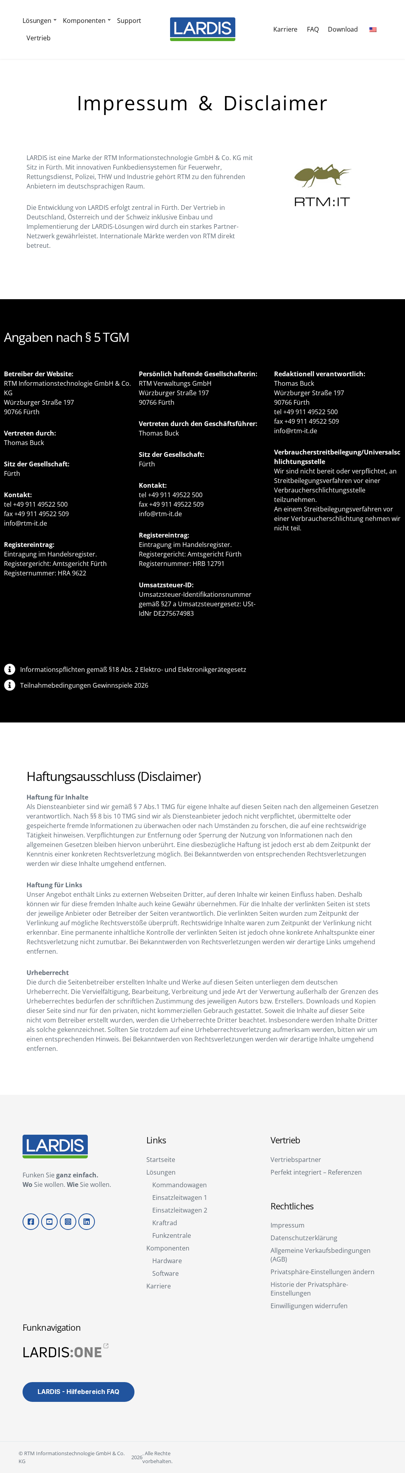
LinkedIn (86, 1221)
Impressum (288, 1225)
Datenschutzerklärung (304, 1237)
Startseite (160, 1159)
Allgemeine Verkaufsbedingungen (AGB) (321, 1255)
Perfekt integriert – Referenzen (316, 1172)
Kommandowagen (179, 1185)
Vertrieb (38, 38)
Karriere (285, 29)
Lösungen (37, 20)
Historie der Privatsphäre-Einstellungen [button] (309, 1289)
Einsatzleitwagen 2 (179, 1210)
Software (165, 1273)
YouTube (49, 1221)
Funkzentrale (171, 1235)
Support (129, 20)
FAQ (313, 29)
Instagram (68, 1221)
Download (343, 29)
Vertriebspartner (296, 1159)
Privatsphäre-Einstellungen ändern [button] (323, 1271)
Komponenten (84, 20)
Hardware (167, 1260)
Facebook (31, 1221)
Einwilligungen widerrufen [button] (309, 1305)
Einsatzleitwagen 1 (179, 1197)
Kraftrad (164, 1222)
